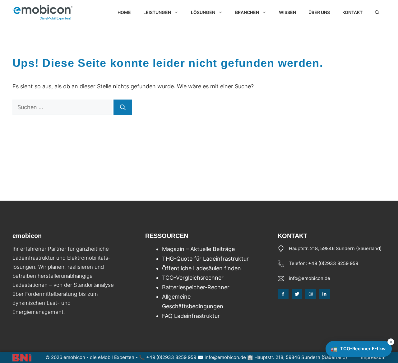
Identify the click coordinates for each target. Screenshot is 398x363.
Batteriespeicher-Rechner (195, 287)
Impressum (373, 357)
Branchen (247, 12)
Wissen (287, 12)
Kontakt (352, 12)
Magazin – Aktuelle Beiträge (198, 249)
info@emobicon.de (309, 278)
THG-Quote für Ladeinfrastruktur (205, 258)
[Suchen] (122, 107)
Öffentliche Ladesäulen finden (201, 268)
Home (124, 12)
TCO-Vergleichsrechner (193, 277)
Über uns (319, 12)
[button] (377, 12)
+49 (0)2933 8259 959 (333, 263)
